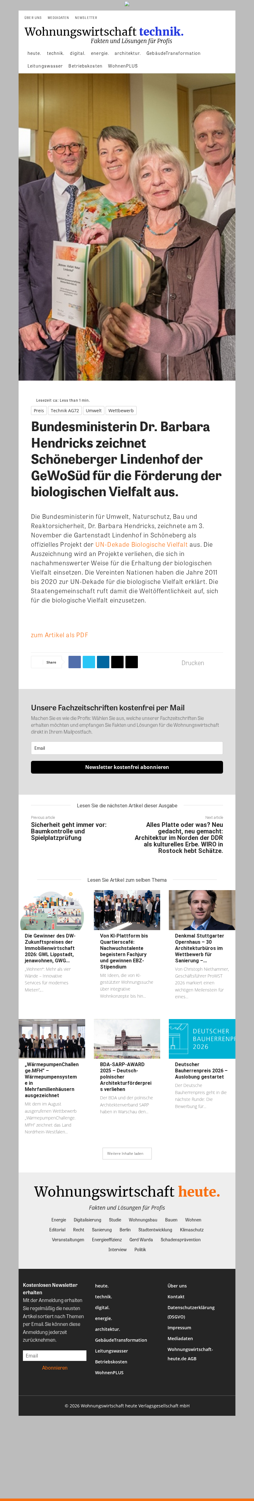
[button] (228, 18)
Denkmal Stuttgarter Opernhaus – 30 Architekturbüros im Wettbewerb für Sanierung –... (199, 948)
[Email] (117, 662)
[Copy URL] (131, 662)
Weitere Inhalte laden (125, 1153)
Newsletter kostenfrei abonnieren (127, 767)
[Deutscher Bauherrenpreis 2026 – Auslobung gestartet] (202, 1039)
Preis (39, 410)
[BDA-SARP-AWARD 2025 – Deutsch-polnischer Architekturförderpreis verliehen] (127, 1039)
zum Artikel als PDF (59, 634)
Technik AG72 (65, 410)
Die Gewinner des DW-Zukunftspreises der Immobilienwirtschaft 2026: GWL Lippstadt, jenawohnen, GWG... (50, 948)
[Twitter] (89, 662)
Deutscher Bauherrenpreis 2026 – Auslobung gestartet (201, 1071)
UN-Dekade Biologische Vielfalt (141, 544)
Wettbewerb (121, 410)
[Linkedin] (103, 662)
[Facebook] (74, 662)
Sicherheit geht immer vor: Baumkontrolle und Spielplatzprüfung (69, 831)
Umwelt (94, 410)
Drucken (193, 662)
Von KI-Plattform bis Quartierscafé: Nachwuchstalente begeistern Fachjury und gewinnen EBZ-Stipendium (124, 951)
